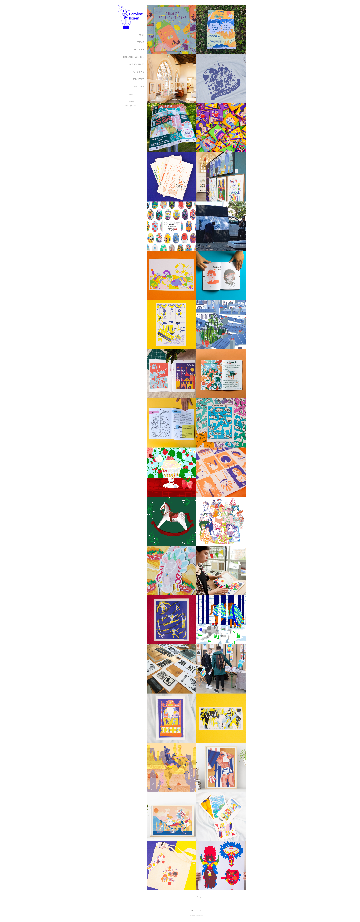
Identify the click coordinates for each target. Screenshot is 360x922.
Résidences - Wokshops (133, 56)
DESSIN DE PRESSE (136, 64)
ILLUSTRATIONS (137, 71)
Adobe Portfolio (199, 915)
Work (141, 34)
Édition (140, 41)
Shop (131, 98)
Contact (131, 101)
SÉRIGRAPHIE (138, 79)
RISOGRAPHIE (138, 86)
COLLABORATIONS (136, 49)
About (131, 94)
